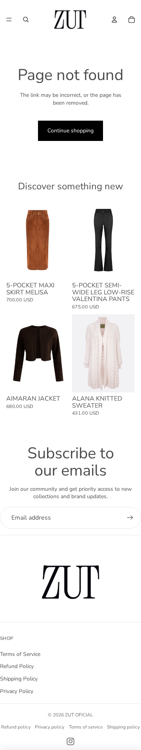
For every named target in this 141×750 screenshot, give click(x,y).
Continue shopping (70, 130)
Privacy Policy (16, 691)
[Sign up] (130, 517)
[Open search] (25, 19)
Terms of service (86, 727)
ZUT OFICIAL (79, 715)
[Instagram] (70, 741)
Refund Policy (17, 666)
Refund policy (16, 727)
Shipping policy (123, 727)
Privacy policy (49, 727)
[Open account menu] (114, 19)
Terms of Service (20, 654)
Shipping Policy (19, 678)
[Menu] (9, 20)
